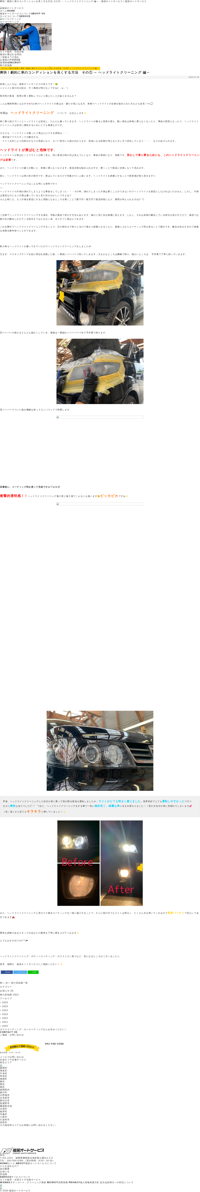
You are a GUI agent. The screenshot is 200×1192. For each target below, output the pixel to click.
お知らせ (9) (7, 991)
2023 (5, 1014)
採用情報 (10, 62)
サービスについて (15, 16)
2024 (5, 1010)
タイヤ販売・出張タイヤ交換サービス (20, 1180)
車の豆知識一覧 (19, 983)
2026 (5, 1002)
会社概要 (5, 1169)
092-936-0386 (54, 1044)
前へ (2, 983)
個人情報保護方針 (84, 1182)
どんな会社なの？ (9, 1166)
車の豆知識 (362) (9, 995)
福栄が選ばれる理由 (10, 54)
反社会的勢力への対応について (116, 1182)
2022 (5, 1018)
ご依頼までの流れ (9, 57)
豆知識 (3, 1174)
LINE (34, 972)
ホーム (7, 11)
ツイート (21, 972)
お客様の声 (10, 60)
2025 (5, 1006)
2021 (5, 1022)
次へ (8, 983)
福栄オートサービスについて (22, 13)
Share (8, 972)
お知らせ (5, 1171)
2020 (5, 1026)
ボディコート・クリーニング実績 (23, 1182)
